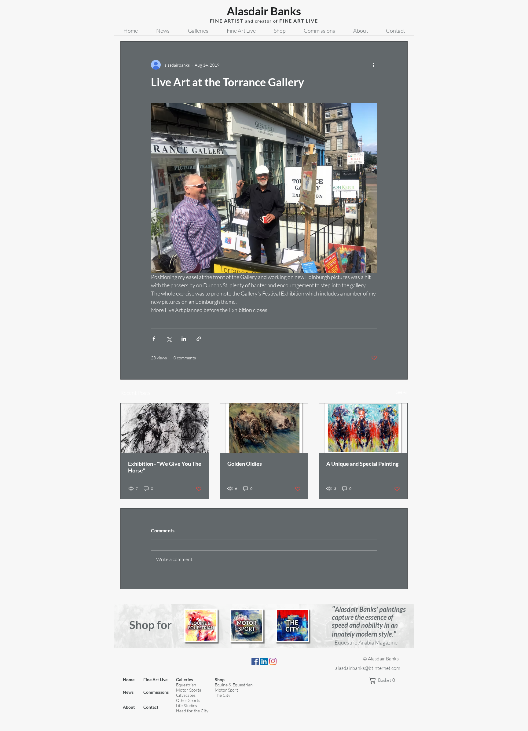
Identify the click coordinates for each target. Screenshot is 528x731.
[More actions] (373, 64)
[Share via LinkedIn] (184, 339)
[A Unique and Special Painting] (363, 428)
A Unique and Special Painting (362, 463)
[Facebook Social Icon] (255, 661)
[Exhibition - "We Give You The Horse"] (165, 428)
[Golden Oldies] (264, 428)
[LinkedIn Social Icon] (264, 661)
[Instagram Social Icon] (273, 661)
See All (402, 392)
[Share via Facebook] (154, 339)
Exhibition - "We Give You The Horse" (164, 467)
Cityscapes (186, 695)
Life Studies (186, 705)
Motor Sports (188, 689)
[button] (384, 680)
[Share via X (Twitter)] (169, 339)
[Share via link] (199, 339)
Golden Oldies (244, 463)
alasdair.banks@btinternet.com (367, 668)
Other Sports (188, 700)
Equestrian (186, 684)
